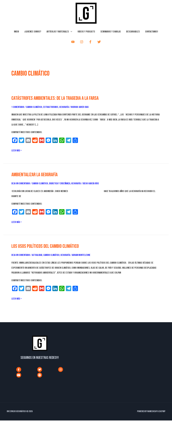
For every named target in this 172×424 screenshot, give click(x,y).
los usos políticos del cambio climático (45, 246)
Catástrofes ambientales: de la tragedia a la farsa (55, 98)
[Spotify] (39, 375)
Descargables (133, 31)
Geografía (64, 107)
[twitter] (100, 41)
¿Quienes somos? (32, 31)
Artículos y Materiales (58, 31)
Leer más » (16, 150)
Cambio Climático (34, 107)
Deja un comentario (20, 183)
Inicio (16, 31)
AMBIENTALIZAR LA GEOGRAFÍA (34, 175)
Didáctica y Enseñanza (59, 183)
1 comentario (17, 107)
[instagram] (82, 41)
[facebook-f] (91, 41)
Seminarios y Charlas (110, 31)
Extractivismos (50, 107)
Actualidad (37, 255)
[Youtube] (18, 375)
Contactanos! (151, 31)
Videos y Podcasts (86, 31)
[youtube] (74, 41)
